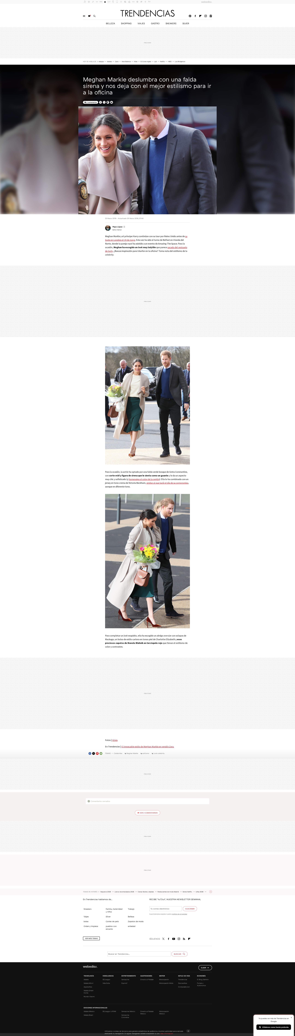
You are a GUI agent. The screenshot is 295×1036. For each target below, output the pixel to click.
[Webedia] (90, 966)
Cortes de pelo (112, 921)
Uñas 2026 (200, 892)
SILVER (185, 23)
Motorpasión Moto (166, 983)
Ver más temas (91, 938)
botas (86, 921)
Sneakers (87, 909)
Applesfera (88, 987)
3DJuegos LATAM (109, 1011)
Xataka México (89, 1011)
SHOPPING (126, 23)
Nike (135, 61)
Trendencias (182, 979)
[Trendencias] (147, 13)
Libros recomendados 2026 (124, 892)
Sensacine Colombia (125, 1016)
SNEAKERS (171, 23)
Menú (84, 16)
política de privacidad (179, 914)
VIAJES (141, 23)
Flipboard (200, 16)
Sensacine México (128, 1011)
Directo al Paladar (147, 979)
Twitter (104, 102)
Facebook (195, 16)
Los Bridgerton (180, 61)
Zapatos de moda (135, 921)
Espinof (124, 983)
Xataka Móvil (88, 983)
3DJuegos (106, 979)
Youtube (174, 938)
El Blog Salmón (203, 979)
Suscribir (190, 909)
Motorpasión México (164, 1012)
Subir (203, 968)
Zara (116, 61)
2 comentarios (92, 102)
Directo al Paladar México (147, 1012)
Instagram (205, 16)
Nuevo (89, 16)
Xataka (86, 979)
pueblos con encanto (111, 927)
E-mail (111, 102)
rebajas (101, 61)
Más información (166, 1033)
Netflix (162, 61)
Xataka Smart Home (88, 992)
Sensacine (125, 979)
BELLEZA (110, 23)
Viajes (86, 916)
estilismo (145, 753)
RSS (184, 938)
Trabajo (131, 909)
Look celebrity (159, 753)
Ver (149, 813)
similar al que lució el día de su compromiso (167, 482)
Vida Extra (106, 983)
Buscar (94, 16)
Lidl (155, 61)
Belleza (131, 916)
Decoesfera (182, 983)
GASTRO (155, 23)
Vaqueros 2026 (105, 892)
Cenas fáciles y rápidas (146, 892)
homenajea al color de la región (144, 479)
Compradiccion (184, 987)
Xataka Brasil (88, 1015)
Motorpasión (164, 979)
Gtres (114, 740)
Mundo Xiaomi (89, 996)
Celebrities (118, 753)
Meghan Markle (132, 753)
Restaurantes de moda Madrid (168, 892)
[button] (118, 226)
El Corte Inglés (146, 61)
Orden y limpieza (91, 926)
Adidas (109, 61)
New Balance (126, 61)
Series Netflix (187, 892)
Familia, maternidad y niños (114, 910)
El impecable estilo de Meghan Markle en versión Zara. (147, 746)
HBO (170, 61)
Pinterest (190, 16)
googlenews (211, 16)
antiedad (131, 926)
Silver (108, 916)
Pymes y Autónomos (201, 984)
